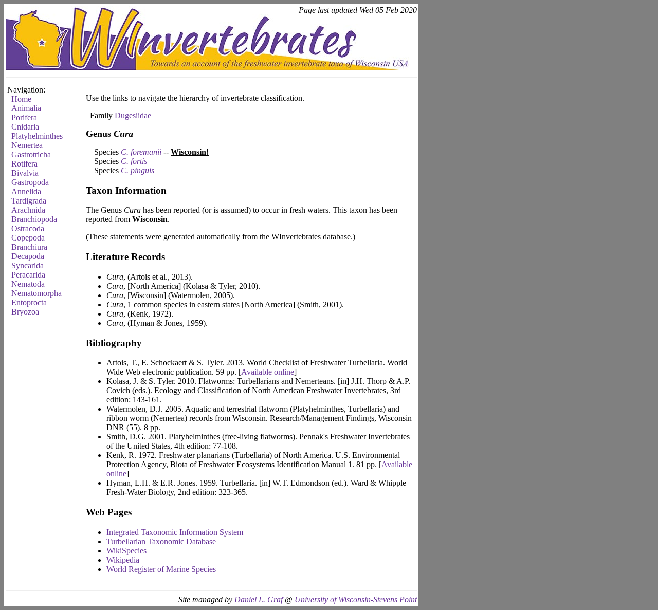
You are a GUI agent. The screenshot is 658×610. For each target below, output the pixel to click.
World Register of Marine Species (161, 569)
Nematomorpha (36, 293)
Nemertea (27, 145)
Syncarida (27, 265)
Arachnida (28, 210)
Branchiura (29, 247)
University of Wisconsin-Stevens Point (356, 599)
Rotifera (24, 163)
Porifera (24, 117)
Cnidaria (25, 126)
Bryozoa (25, 311)
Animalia (26, 108)
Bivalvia (25, 173)
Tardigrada (28, 200)
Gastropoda (30, 182)
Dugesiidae (133, 115)
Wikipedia (122, 560)
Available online (267, 371)
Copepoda (28, 237)
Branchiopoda (34, 219)
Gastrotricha (31, 154)
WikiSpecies (126, 550)
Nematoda (28, 284)
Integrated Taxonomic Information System (174, 532)
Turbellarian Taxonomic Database (161, 541)
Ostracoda (27, 228)
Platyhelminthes (37, 136)
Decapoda (27, 256)
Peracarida (28, 274)
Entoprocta (29, 302)
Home (21, 99)
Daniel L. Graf (258, 599)
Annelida (26, 191)
